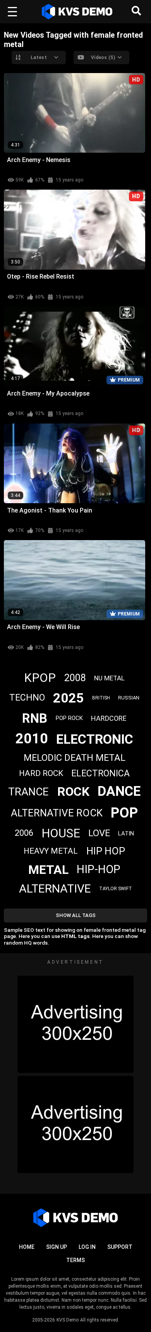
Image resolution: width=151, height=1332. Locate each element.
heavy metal (51, 851)
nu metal (109, 678)
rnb (34, 718)
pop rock (69, 718)
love (99, 833)
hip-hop (98, 869)
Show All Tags (76, 915)
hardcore (109, 718)
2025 (68, 698)
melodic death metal (74, 757)
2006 (24, 833)
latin (126, 833)
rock (73, 791)
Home (26, 1247)
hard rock (41, 773)
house (60, 833)
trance (28, 791)
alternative (55, 888)
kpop (40, 678)
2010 (31, 739)
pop (124, 813)
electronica (100, 773)
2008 (75, 677)
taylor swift (115, 888)
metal (48, 869)
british (101, 698)
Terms (75, 1260)
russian (128, 698)
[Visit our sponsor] (75, 1024)
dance (119, 791)
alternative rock (57, 813)
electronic (94, 739)
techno (27, 697)
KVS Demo (68, 1320)
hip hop (105, 851)
